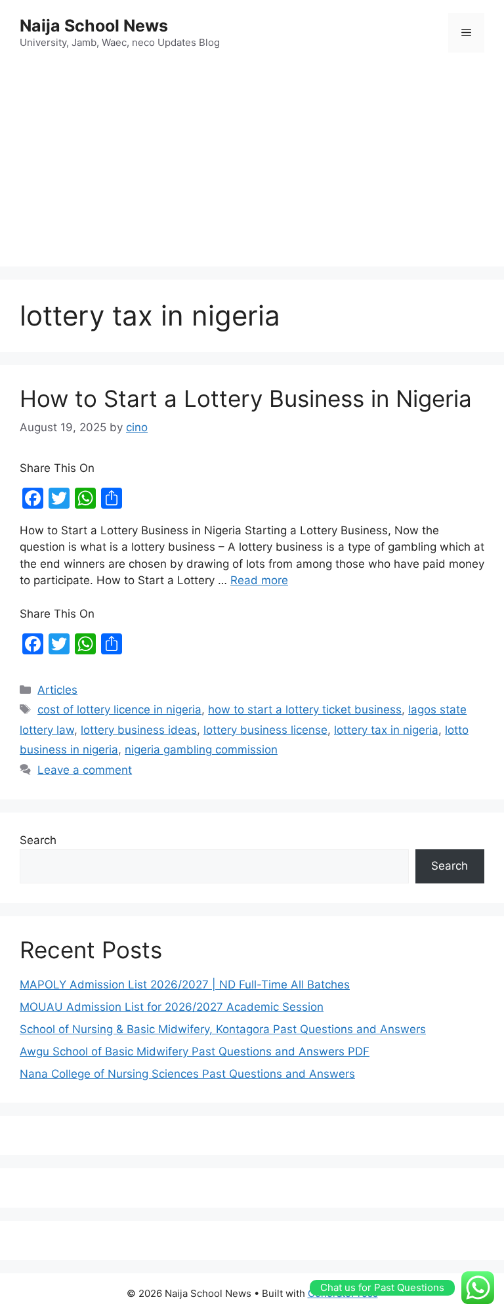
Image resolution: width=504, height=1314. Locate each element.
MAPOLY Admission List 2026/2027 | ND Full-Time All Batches (185, 984)
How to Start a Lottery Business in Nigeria (246, 398)
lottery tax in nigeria (386, 729)
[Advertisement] (252, 161)
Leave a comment (84, 769)
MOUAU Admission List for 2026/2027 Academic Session (172, 1006)
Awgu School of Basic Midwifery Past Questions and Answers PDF (194, 1051)
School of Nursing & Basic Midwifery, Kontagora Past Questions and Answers (223, 1029)
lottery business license (265, 729)
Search (38, 840)
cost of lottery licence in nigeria (119, 709)
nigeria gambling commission (201, 749)
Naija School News (94, 25)
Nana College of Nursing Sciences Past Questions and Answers (187, 1073)
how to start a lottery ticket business (305, 709)
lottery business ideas (139, 729)
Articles (57, 689)
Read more (259, 580)
